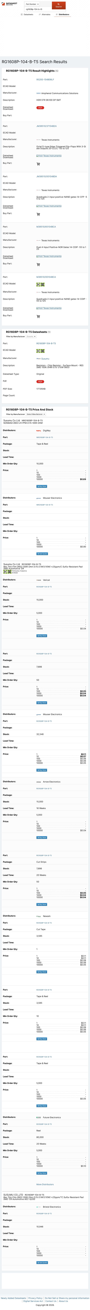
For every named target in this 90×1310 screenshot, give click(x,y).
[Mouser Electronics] (39, 498)
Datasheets (28, 14)
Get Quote (43, 554)
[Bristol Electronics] (39, 1207)
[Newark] (39, 916)
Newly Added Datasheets (13, 1298)
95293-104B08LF (45, 79)
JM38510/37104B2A (46, 126)
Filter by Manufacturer (15, 336)
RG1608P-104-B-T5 (44, 587)
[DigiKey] (39, 430)
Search (59, 7)
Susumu (45, 358)
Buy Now (42, 486)
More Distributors (45, 1184)
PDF (40, 108)
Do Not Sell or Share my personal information (67, 1298)
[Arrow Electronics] (39, 782)
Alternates (45, 14)
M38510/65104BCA (46, 226)
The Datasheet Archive (9, 3)
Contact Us (50, 1301)
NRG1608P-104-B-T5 (44, 437)
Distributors (63, 14)
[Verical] (39, 580)
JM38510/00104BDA (46, 176)
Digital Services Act (33, 1301)
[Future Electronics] (39, 1117)
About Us (63, 1301)
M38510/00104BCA (46, 277)
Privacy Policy (35, 1298)
